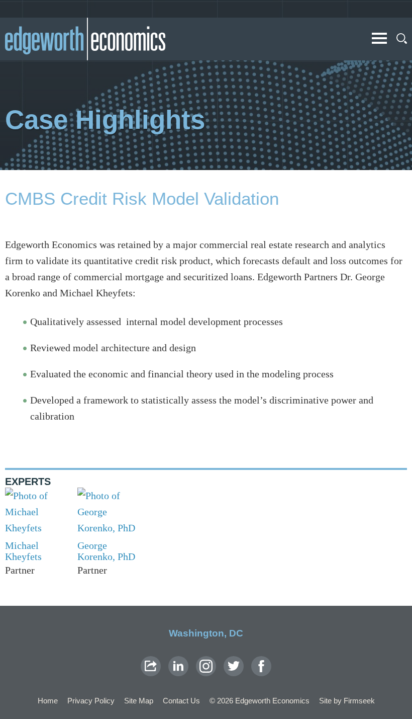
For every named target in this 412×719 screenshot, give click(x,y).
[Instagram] (206, 666)
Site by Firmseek (347, 700)
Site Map (138, 700)
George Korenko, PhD (106, 551)
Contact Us (181, 700)
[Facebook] (261, 666)
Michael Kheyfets (23, 551)
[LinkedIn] (178, 666)
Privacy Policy (91, 700)
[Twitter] (234, 666)
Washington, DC (206, 633)
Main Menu (379, 38)
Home (48, 700)
